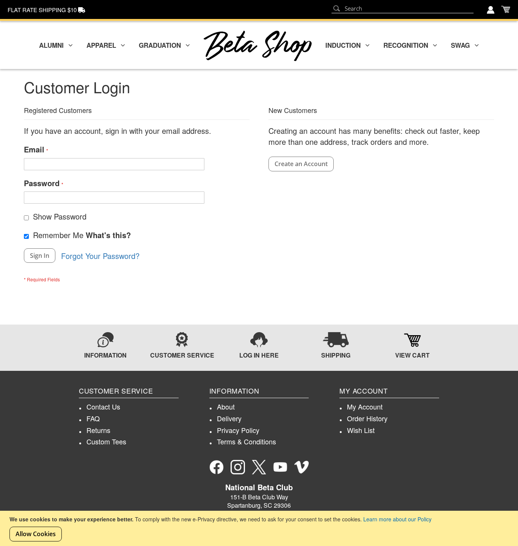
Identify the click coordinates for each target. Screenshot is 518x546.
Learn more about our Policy (397, 519)
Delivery (229, 418)
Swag (460, 45)
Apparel (101, 45)
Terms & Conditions (246, 441)
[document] (259, 528)
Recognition (405, 45)
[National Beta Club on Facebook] (216, 467)
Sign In (491, 10)
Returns (98, 430)
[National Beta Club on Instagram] (238, 467)
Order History (367, 418)
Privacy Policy (238, 430)
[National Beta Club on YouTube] (280, 467)
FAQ (93, 418)
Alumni (51, 45)
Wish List (361, 430)
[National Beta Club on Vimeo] (301, 467)
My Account (365, 406)
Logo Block (258, 46)
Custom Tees (106, 441)
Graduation (160, 45)
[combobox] (402, 8)
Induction (343, 45)
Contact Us (103, 406)
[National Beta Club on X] (259, 467)
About (226, 406)
